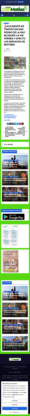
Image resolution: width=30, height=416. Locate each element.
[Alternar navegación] (14, 15)
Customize (14, 400)
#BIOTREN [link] (7, 120)
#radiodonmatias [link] (9, 114)
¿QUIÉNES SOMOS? (17, 372)
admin (7, 49)
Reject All (14, 404)
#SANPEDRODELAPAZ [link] (10, 116)
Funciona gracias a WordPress (10, 366)
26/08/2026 (8, 298)
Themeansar (15, 368)
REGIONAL (16, 160)
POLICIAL (11, 176)
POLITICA (11, 160)
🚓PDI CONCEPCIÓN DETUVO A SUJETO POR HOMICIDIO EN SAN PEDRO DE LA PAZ (20, 131)
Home (10, 372)
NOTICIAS (6, 23)
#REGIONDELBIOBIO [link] (10, 117)
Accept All (14, 408)
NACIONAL (6, 341)
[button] (25, 15)
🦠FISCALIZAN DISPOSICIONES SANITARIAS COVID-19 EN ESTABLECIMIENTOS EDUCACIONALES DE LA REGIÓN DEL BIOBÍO (10, 132)
